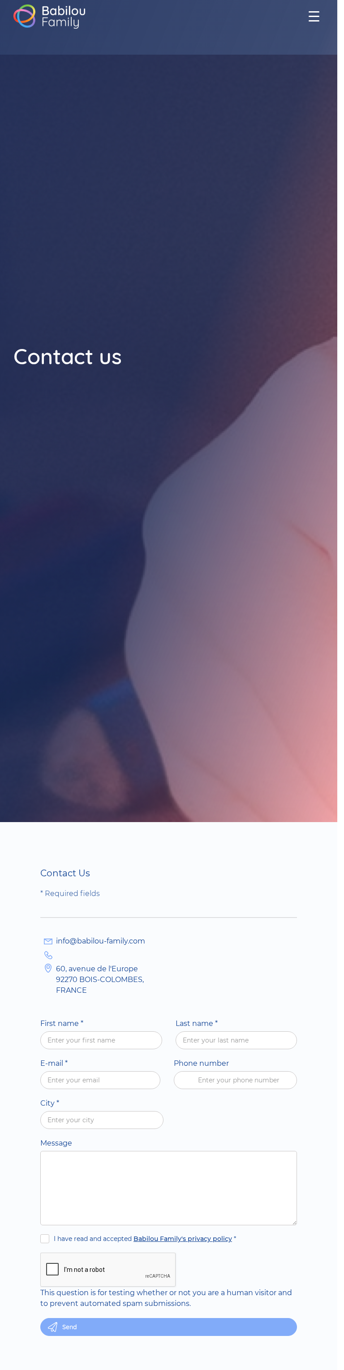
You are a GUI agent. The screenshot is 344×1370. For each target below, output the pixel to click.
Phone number (201, 1063)
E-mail (54, 1063)
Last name (197, 1023)
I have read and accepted (145, 1239)
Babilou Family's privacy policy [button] (182, 1239)
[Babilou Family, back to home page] (49, 16)
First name (61, 1023)
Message (56, 1143)
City (49, 1103)
